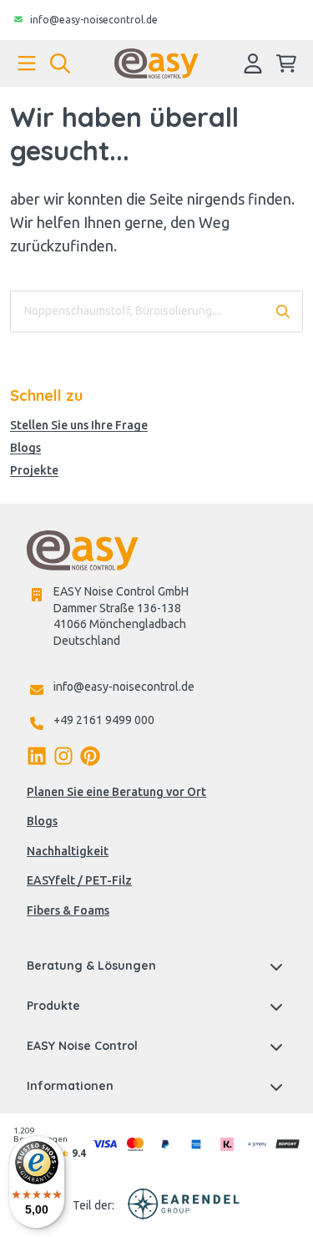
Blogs (25, 448)
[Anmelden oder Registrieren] (253, 63)
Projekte (34, 470)
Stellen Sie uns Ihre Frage (79, 425)
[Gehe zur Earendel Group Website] (184, 1206)
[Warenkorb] (286, 63)
